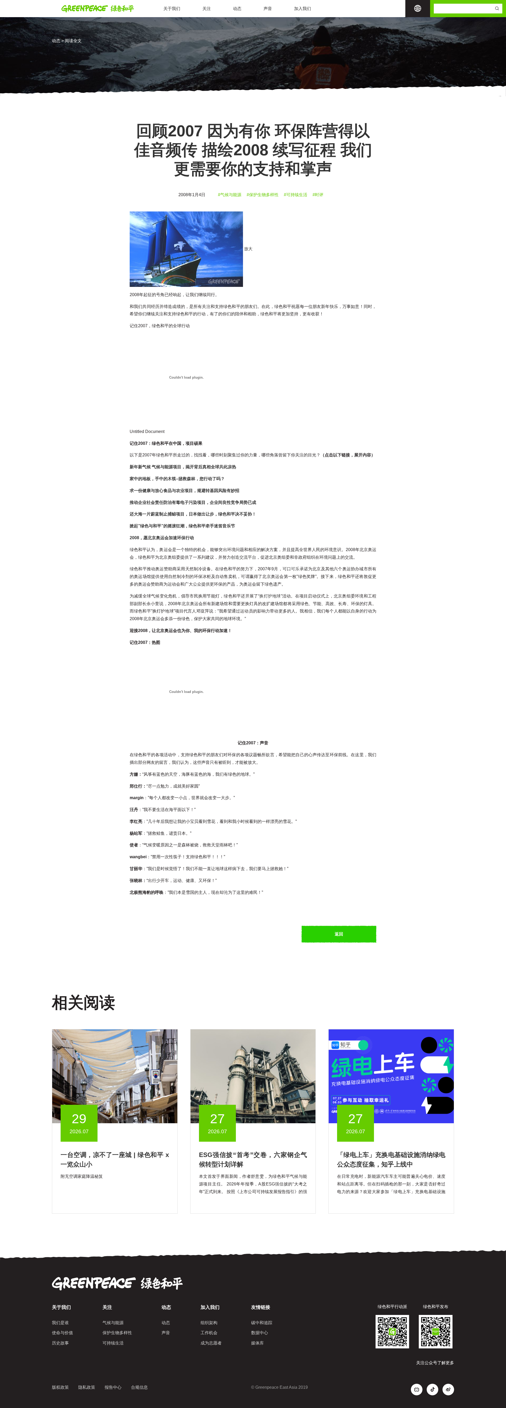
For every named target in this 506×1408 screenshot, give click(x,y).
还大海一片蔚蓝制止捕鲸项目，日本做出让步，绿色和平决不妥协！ (193, 514)
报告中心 (113, 1387)
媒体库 (257, 1343)
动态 (237, 8)
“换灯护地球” (270, 596)
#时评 (318, 194)
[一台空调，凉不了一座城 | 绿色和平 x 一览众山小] (114, 1076)
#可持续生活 (295, 194)
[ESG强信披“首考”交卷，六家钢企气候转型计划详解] (253, 1076)
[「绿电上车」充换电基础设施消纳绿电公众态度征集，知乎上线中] (391, 1076)
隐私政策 (86, 1387)
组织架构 (209, 1322)
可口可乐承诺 (295, 569)
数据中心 (259, 1332)
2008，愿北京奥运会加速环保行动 (162, 538)
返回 (339, 934)
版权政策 (60, 1387)
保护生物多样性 (117, 1332)
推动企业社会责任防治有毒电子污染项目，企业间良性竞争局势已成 (193, 502)
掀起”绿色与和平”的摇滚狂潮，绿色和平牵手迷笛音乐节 (182, 526)
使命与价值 (62, 1332)
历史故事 (60, 1343)
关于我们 (171, 8)
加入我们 (302, 8)
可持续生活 (113, 1343)
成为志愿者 (211, 1343)
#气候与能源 (229, 194)
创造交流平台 (243, 557)
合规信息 (139, 1387)
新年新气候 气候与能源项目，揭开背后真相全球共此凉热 (183, 467)
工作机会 (209, 1332)
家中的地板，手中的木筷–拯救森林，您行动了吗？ (177, 478)
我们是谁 (60, 1322)
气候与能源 (113, 1322)
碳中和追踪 (261, 1322)
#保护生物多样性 (263, 194)
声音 (268, 8)
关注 (206, 8)
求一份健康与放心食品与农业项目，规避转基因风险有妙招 (184, 490)
